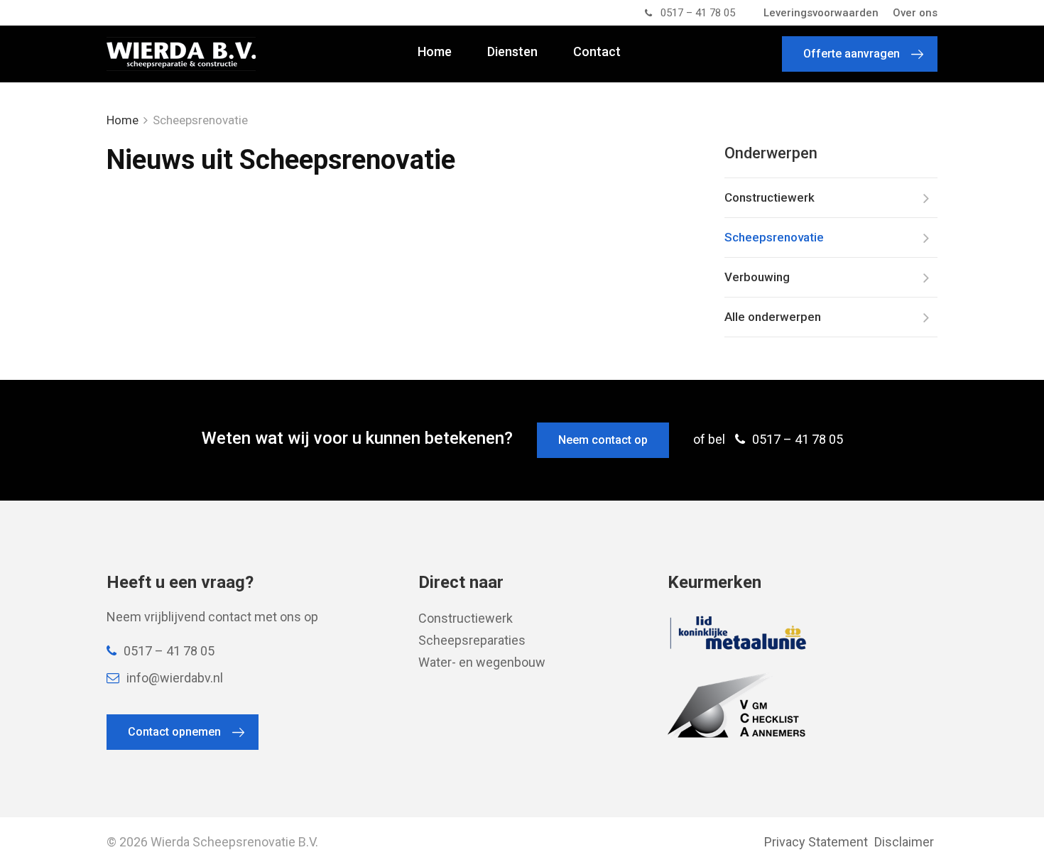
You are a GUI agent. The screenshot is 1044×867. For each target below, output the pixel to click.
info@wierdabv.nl (174, 677)
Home (435, 51)
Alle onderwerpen (772, 317)
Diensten (512, 51)
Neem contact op (603, 440)
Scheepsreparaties (472, 640)
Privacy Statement (816, 841)
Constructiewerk (769, 197)
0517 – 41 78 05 (697, 12)
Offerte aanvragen (851, 53)
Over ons (915, 12)
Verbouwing (757, 277)
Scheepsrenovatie (774, 237)
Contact (597, 51)
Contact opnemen (174, 731)
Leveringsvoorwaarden (821, 12)
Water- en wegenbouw (481, 662)
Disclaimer (904, 841)
